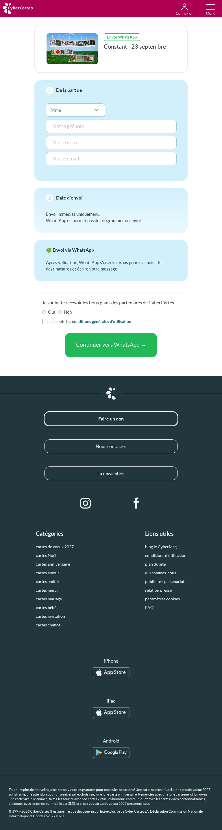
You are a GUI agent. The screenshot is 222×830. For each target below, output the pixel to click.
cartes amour (47, 573)
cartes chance (48, 625)
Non (68, 312)
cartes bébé (46, 607)
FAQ (149, 607)
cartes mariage (49, 599)
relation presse (158, 590)
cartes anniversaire (53, 564)
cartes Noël (46, 555)
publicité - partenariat (164, 581)
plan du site (155, 564)
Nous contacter (111, 446)
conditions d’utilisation (165, 555)
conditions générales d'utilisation (101, 321)
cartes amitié (47, 581)
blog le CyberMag (161, 546)
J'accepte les (90, 321)
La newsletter (110, 473)
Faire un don (111, 418)
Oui (51, 312)
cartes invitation (50, 616)
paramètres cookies (162, 599)
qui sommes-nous (160, 573)
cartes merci (47, 590)
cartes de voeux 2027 (55, 546)
